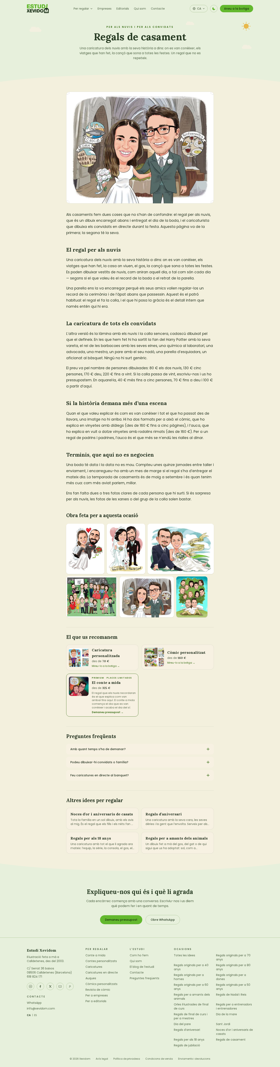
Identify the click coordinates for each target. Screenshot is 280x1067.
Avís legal (102, 1058)
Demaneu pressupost (121, 920)
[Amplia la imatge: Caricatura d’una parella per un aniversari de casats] (181, 549)
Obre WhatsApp (163, 920)
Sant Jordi (223, 1024)
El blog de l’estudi (142, 967)
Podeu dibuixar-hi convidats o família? (99, 762)
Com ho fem (139, 955)
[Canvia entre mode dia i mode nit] (213, 8)
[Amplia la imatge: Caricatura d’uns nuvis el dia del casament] (85, 549)
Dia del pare (182, 1024)
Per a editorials (95, 1001)
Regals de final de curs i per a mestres (190, 1016)
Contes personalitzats (101, 961)
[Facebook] (40, 986)
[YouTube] (60, 986)
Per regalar (81, 9)
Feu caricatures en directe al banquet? (99, 775)
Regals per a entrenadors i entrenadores (234, 1006)
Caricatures (93, 967)
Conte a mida (95, 955)
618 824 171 (34, 977)
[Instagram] (30, 986)
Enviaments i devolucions (194, 1058)
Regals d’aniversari (187, 1030)
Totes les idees (184, 955)
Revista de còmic (97, 990)
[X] (50, 986)
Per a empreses (96, 995)
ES (35, 1015)
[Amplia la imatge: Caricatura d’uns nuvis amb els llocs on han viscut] (147, 596)
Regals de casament (231, 1040)
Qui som (140, 9)
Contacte (158, 9)
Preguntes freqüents (144, 978)
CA (29, 1015)
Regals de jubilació (187, 1045)
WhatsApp (34, 1003)
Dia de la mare (226, 1014)
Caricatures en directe (101, 972)
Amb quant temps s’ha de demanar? (98, 749)
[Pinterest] (70, 986)
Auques (90, 978)
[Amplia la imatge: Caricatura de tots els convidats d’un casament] (91, 596)
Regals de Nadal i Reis (231, 995)
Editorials (122, 9)
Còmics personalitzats (101, 984)
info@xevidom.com (41, 1008)
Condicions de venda (159, 1058)
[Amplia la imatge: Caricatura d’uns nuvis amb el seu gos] (126, 549)
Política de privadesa (126, 1058)
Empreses (105, 9)
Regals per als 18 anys (189, 1040)
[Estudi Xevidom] (38, 8)
